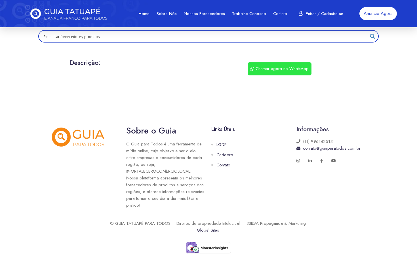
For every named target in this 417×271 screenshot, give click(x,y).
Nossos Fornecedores (204, 13)
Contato (280, 13)
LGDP (221, 144)
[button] (378, 13)
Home (144, 13)
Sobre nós (167, 13)
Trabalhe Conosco (249, 13)
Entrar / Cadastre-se (324, 13)
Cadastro (224, 155)
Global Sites (208, 230)
